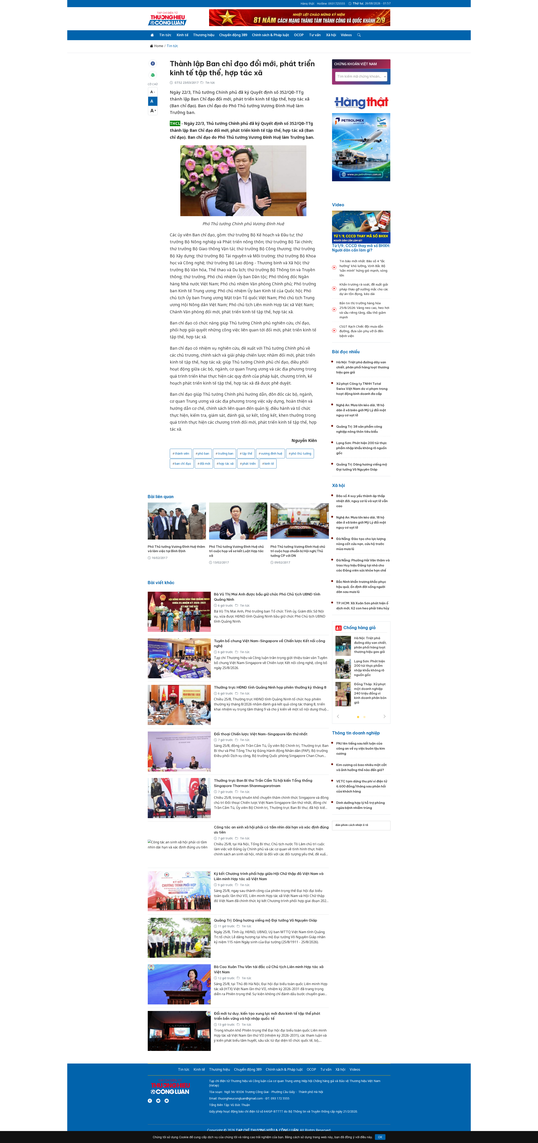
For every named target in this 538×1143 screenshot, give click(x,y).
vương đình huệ (271, 453)
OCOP (299, 35)
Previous (337, 716)
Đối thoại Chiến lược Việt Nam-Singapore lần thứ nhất (260, 734)
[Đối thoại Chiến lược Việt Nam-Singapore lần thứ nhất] (179, 752)
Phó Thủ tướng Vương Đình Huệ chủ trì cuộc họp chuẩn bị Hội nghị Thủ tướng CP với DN (297, 551)
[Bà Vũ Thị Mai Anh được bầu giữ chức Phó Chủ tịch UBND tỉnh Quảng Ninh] (179, 612)
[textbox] (361, 76)
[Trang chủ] (152, 35)
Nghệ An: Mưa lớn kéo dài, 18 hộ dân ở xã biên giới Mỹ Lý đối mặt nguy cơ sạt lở (361, 410)
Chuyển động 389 (233, 35)
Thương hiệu (203, 35)
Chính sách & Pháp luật (270, 35)
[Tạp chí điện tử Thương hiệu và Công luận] (170, 1087)
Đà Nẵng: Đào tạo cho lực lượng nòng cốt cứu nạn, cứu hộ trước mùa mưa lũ (361, 544)
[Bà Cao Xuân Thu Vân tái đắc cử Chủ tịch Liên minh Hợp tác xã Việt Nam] (179, 984)
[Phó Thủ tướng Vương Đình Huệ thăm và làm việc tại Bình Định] (177, 521)
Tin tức (165, 35)
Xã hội (331, 35)
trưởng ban (225, 453)
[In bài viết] (153, 75)
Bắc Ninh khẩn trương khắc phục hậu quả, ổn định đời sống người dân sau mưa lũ (361, 587)
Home (158, 46)
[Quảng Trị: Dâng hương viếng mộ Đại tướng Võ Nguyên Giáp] (179, 938)
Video (338, 204)
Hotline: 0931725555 (331, 3)
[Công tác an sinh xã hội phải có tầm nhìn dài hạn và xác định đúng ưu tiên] (179, 845)
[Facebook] (150, 1101)
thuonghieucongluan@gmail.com (240, 1098)
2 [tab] (364, 717)
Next (384, 716)
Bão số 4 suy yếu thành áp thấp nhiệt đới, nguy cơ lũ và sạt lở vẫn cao (362, 501)
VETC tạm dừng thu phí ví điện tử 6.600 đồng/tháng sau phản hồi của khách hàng (361, 786)
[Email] (167, 1101)
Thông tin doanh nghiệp (356, 733)
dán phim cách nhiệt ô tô (351, 825)
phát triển (249, 464)
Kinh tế (182, 35)
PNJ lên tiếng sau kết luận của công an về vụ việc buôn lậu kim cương (360, 748)
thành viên (182, 453)
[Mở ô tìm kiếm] (359, 35)
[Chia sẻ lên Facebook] (153, 63)
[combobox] (361, 76)
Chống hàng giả (359, 627)
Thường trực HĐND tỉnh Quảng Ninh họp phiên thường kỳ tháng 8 (270, 687)
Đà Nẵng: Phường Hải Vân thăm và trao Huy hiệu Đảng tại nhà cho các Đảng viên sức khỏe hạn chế (363, 565)
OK (380, 1137)
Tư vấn (315, 35)
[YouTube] (158, 1101)
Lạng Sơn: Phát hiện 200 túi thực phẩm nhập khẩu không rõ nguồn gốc (361, 448)
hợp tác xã (226, 464)
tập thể (247, 453)
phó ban (203, 453)
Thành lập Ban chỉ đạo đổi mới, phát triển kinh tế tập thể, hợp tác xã (242, 68)
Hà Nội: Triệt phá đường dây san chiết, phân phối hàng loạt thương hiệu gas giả (362, 367)
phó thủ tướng (301, 453)
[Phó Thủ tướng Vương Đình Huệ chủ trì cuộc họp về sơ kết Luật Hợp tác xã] (238, 521)
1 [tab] (358, 717)
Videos (346, 35)
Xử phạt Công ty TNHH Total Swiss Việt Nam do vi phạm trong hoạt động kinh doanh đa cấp (362, 389)
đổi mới (205, 464)
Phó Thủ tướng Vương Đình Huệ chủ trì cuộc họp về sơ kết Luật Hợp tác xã (236, 551)
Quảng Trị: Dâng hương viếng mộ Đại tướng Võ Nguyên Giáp (265, 920)
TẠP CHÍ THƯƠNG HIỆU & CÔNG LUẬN (267, 1130)
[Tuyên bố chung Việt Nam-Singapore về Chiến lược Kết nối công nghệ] (179, 658)
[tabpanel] (361, 672)
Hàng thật (307, 3)
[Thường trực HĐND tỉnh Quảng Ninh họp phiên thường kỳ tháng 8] (179, 705)
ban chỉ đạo (183, 464)
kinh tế (269, 464)
